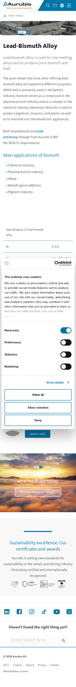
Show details (55, 382)
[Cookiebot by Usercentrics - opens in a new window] (55, 263)
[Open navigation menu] (69, 5)
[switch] (66, 342)
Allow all (38, 394)
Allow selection (38, 407)
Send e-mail (37, 434)
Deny (38, 420)
